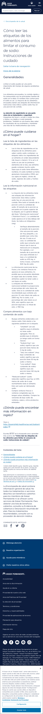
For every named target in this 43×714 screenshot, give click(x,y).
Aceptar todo (21, 710)
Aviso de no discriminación (12, 583)
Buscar (37, 10)
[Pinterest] (23, 642)
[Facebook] (11, 642)
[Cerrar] (40, 668)
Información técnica (10, 624)
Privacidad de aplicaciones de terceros (17, 615)
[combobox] (16, 10)
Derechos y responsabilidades (13, 611)
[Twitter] (5, 642)
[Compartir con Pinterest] (23, 526)
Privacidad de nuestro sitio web (14, 592)
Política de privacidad (25, 481)
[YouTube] (17, 642)
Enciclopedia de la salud (14, 21)
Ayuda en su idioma (10, 588)
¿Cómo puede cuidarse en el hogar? (18, 457)
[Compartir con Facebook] (11, 526)
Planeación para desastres (12, 620)
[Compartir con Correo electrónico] (5, 526)
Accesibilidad (7, 579)
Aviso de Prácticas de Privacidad (14, 597)
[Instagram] (29, 642)
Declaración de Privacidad (19, 700)
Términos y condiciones (11, 606)
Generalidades (9, 455)
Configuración (21, 704)
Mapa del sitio (8, 629)
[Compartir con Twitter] (17, 526)
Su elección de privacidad (12, 602)
